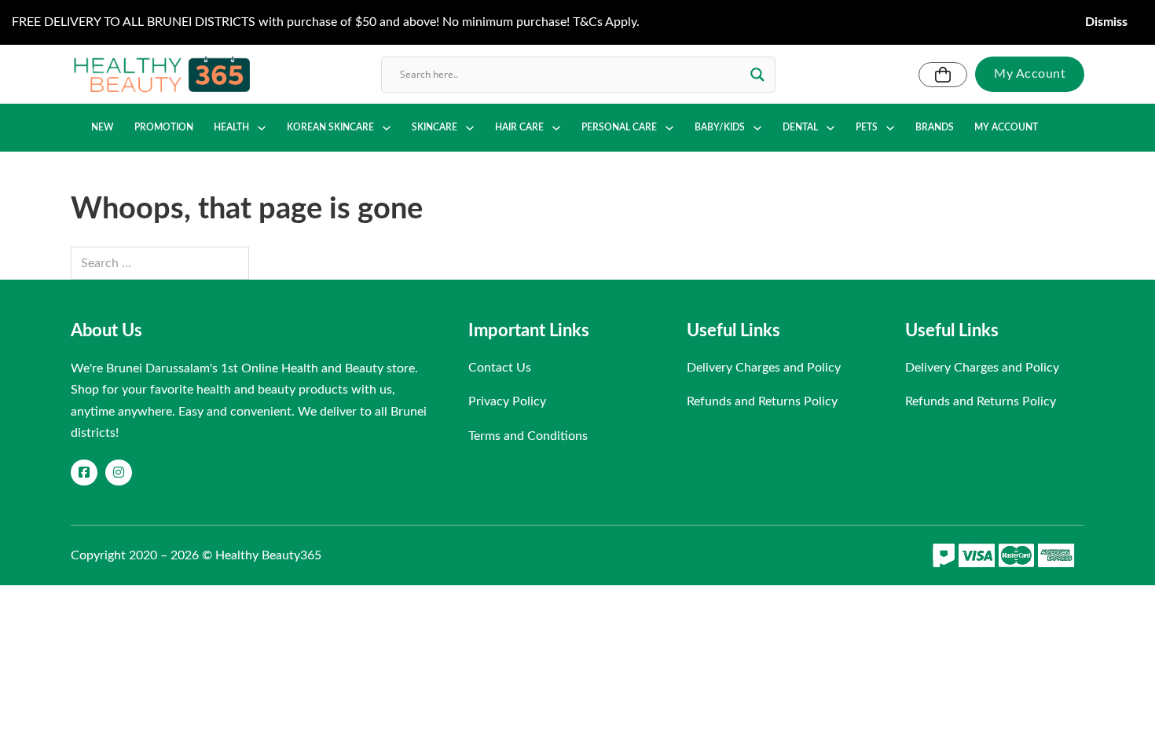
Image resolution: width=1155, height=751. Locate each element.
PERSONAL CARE (619, 127)
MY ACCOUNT (1006, 127)
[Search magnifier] (757, 75)
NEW (102, 127)
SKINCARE (434, 127)
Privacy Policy (507, 401)
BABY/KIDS (720, 127)
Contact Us (499, 367)
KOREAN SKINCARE (330, 127)
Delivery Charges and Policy (764, 367)
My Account (1029, 74)
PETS (867, 127)
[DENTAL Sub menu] (830, 128)
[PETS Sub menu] (890, 128)
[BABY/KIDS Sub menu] (757, 128)
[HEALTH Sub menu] (261, 128)
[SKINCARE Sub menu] (470, 128)
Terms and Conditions (528, 436)
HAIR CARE (519, 127)
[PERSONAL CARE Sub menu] (669, 128)
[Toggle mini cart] (943, 74)
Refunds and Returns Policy (762, 401)
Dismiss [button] (1106, 22)
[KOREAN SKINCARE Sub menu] (386, 128)
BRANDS (934, 127)
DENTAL (800, 127)
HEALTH (231, 127)
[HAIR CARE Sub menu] (556, 128)
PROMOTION (163, 127)
